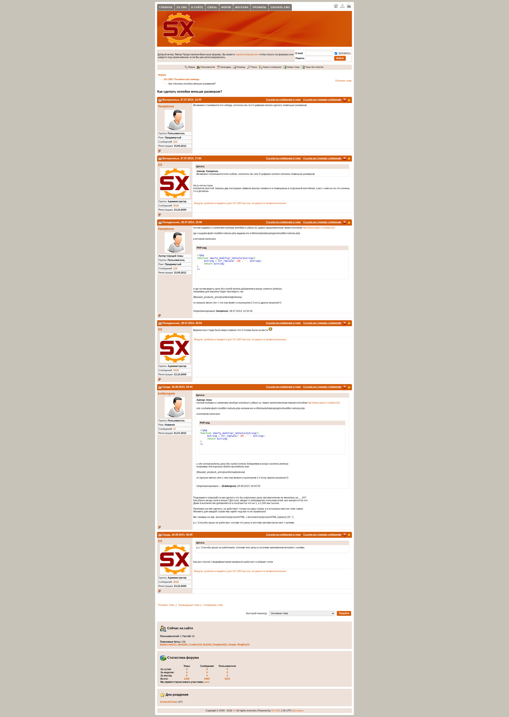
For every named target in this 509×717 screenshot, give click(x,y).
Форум (226, 7)
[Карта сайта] (342, 5)
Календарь (225, 67)
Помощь (240, 67)
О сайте (197, 7)
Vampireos (166, 106)
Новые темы (293, 67)
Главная (165, 7)
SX (160, 164)
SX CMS (182, 7)
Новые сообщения (271, 67)
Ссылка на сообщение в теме (283, 99)
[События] (160, 99)
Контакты (298, 710)
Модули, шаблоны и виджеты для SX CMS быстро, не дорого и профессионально (240, 203)
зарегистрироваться (247, 54)
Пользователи (207, 67)
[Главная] (336, 5)
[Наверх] (349, 99)
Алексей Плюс (169, 701)
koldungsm (166, 393)
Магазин (242, 7)
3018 (176, 205)
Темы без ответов (314, 67)
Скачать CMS (280, 7)
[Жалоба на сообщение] (344, 99)
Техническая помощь (187, 79)
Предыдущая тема (188, 605)
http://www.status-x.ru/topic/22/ (319, 227)
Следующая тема (213, 605)
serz (206, 682)
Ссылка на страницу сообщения (322, 99)
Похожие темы (343, 80)
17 (174, 429)
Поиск (253, 67)
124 (175, 141)
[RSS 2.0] (349, 5)
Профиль (259, 7)
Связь (212, 7)
